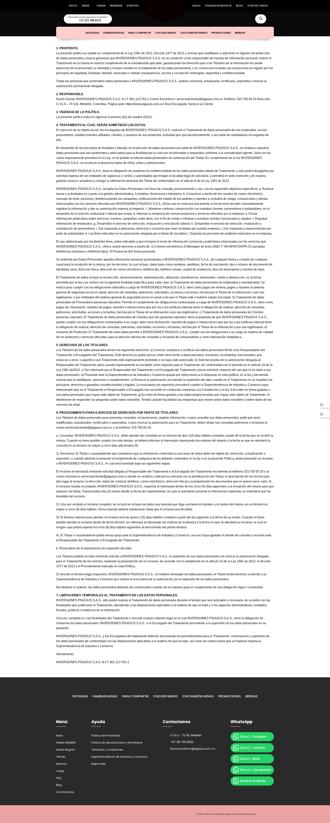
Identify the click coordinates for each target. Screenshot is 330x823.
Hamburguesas (113, 33)
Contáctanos (257, 5)
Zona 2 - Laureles (252, 747)
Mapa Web (98, 764)
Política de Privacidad (105, 735)
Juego (196, 5)
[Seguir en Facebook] (59, 814)
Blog (239, 5)
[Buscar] (260, 18)
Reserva (61, 764)
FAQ (58, 778)
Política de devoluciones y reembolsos (116, 743)
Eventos (132, 5)
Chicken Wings (165, 33)
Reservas (116, 5)
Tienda (100, 5)
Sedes (85, 5)
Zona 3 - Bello (250, 758)
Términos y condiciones (107, 750)
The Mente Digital (265, 814)
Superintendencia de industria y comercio (119, 757)
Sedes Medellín (66, 743)
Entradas (92, 33)
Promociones (221, 33)
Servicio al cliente (252, 781)
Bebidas (240, 33)
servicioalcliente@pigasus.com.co (192, 749)
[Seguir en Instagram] (66, 814)
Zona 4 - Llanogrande (255, 769)
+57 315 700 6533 (89, 20)
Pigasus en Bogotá (218, 5)
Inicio (73, 5)
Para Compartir (139, 33)
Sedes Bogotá (65, 750)
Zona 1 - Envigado (253, 736)
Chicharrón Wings (194, 33)
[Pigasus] (165, 3)
